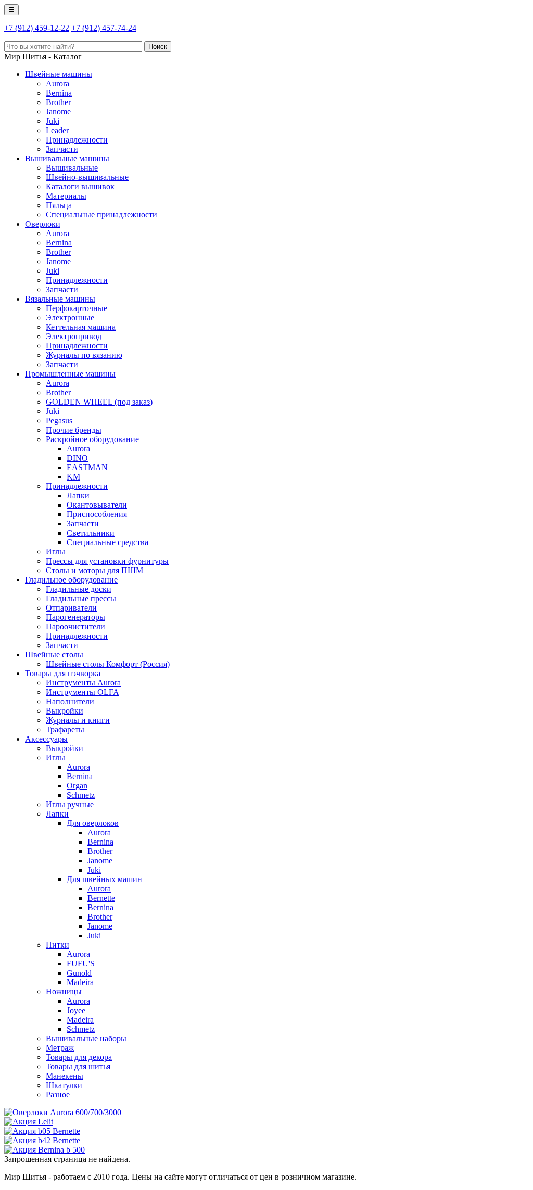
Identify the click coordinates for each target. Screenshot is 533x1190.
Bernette (101, 898)
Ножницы (64, 991)
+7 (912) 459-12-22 (36, 27)
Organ (77, 785)
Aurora (57, 83)
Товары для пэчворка (62, 673)
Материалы (66, 195)
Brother (58, 102)
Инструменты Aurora (83, 682)
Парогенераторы (75, 617)
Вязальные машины (60, 298)
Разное (58, 1094)
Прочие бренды (73, 429)
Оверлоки (42, 223)
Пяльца (59, 205)
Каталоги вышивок (80, 186)
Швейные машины (58, 74)
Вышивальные (72, 167)
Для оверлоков (93, 823)
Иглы (55, 551)
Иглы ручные (70, 804)
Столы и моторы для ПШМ (94, 570)
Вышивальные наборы (86, 1038)
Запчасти (62, 149)
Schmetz (81, 795)
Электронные (70, 317)
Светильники (91, 532)
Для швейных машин (104, 879)
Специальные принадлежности (101, 214)
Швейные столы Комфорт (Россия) (108, 663)
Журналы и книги (78, 720)
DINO (77, 458)
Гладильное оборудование (71, 579)
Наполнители (70, 701)
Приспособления (97, 514)
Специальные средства (107, 542)
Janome (58, 111)
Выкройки (64, 710)
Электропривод (73, 336)
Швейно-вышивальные (87, 177)
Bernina (59, 92)
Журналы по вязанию (84, 355)
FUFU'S (81, 963)
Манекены (64, 1075)
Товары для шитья (78, 1066)
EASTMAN (87, 467)
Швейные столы (54, 654)
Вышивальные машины (67, 158)
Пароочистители (75, 626)
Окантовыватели (97, 504)
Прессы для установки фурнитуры (107, 561)
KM (73, 476)
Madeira (80, 982)
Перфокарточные (76, 308)
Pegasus (59, 420)
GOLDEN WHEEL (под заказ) (99, 401)
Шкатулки (64, 1085)
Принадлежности (77, 139)
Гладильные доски (78, 589)
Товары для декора (79, 1057)
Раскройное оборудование (92, 439)
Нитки (57, 944)
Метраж (60, 1047)
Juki (52, 121)
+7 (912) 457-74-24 (103, 27)
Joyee (76, 1010)
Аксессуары (46, 738)
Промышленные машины (70, 373)
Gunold (79, 972)
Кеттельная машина (81, 326)
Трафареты (65, 729)
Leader (57, 130)
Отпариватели (71, 607)
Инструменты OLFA (82, 692)
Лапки (78, 495)
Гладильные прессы (81, 598)
